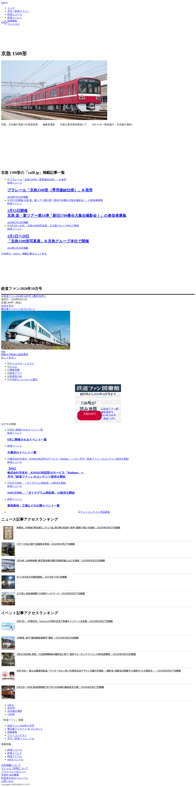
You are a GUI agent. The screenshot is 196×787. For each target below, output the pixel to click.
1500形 (11, 714)
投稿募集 (12, 20)
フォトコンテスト (17, 735)
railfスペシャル (15, 759)
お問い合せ (7, 781)
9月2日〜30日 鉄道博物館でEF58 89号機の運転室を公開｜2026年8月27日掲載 (60, 687)
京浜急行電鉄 (14, 711)
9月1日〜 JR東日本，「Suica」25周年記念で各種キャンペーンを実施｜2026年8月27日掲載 (65, 621)
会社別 (11, 708)
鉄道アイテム (14, 756)
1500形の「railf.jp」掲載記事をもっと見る (24, 253)
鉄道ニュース (14, 14)
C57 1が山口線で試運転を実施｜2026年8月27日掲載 (46, 544)
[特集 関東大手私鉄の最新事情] (35, 348)
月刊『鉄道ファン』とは (20, 738)
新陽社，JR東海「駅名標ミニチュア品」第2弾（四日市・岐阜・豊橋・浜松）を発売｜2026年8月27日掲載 (68, 528)
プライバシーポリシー (13, 771)
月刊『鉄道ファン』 (18, 11)
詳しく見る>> (8, 357)
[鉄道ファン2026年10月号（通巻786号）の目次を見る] (24, 296)
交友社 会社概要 (10, 775)
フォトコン (13, 24)
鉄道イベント (14, 17)
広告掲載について (11, 765)
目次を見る (7, 305)
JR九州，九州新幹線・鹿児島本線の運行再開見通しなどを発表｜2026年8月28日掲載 (61, 560)
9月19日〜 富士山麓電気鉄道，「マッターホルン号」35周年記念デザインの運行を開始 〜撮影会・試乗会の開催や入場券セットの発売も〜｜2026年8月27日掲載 (99, 671)
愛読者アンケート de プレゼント (25, 729)
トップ (11, 8)
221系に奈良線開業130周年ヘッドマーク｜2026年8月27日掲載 (51, 593)
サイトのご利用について (14, 768)
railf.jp (4, 2)
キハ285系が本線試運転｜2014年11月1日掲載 (42, 577)
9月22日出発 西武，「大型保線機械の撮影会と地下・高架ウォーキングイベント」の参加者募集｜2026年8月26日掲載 (76, 654)
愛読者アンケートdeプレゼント (18, 309)
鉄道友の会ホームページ (14, 778)
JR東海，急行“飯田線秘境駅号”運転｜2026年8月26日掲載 (48, 638)
